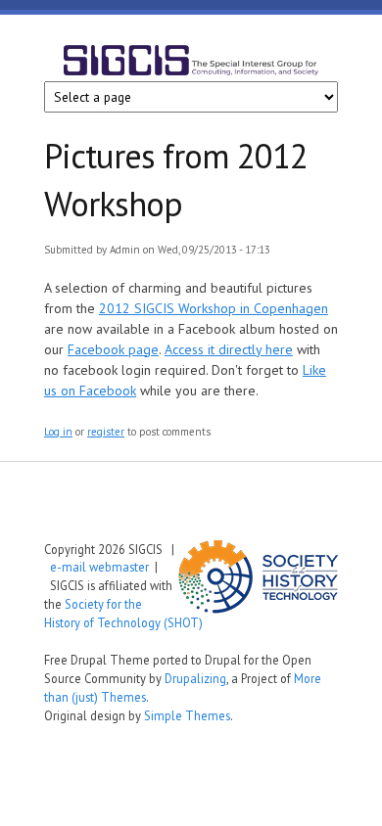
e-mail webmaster (99, 566)
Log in (58, 431)
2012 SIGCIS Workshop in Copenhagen (213, 308)
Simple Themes (187, 715)
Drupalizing (195, 678)
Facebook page (113, 349)
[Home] (191, 63)
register (105, 431)
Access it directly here (229, 349)
